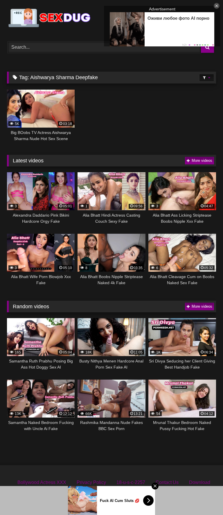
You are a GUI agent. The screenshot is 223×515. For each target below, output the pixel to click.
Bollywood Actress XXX (41, 482)
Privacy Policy (91, 482)
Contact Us (167, 482)
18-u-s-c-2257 (130, 482)
